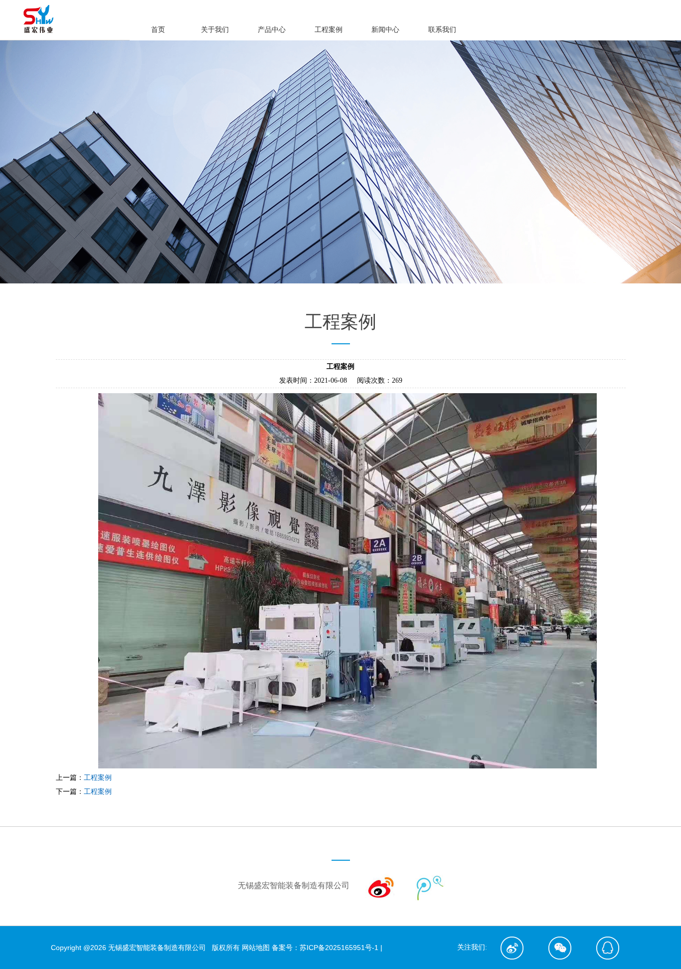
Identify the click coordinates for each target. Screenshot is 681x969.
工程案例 (98, 777)
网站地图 (256, 948)
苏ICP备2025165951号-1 (339, 948)
